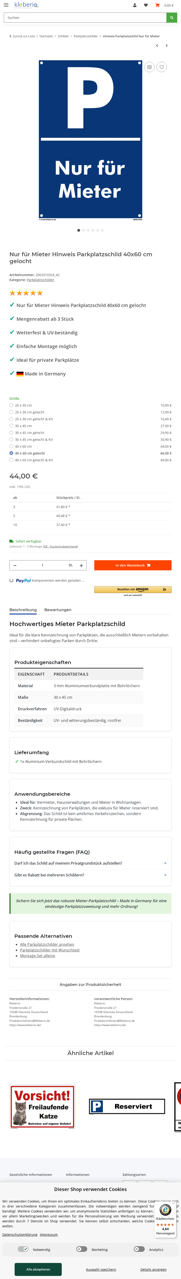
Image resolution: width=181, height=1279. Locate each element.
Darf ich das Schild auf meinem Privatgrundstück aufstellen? (68, 863)
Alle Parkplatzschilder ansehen (47, 944)
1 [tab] (78, 230)
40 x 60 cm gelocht (93, 453)
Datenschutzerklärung (19, 1234)
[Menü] (173, 1204)
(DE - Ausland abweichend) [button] (60, 546)
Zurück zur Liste (24, 36)
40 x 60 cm (93, 446)
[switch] (23, 1249)
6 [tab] (102, 230)
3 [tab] (88, 230)
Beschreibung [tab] (23, 610)
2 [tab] (83, 230)
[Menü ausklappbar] (6, 3)
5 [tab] (97, 230)
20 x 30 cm (93, 405)
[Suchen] (171, 18)
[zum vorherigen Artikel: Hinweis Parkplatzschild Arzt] (157, 45)
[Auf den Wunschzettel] (161, 67)
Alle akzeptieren (38, 1269)
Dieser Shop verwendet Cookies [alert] (90, 1189)
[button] (134, 5)
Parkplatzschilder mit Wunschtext (50, 950)
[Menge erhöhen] (81, 565)
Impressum (49, 1234)
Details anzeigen (153, 1269)
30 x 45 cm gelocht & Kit (93, 439)
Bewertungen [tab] (57, 610)
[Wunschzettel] (146, 5)
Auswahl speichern (101, 1269)
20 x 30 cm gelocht (93, 412)
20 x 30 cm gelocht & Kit (93, 419)
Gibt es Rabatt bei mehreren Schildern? (49, 875)
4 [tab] (92, 230)
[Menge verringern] (15, 565)
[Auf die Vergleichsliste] (149, 67)
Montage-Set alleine (37, 955)
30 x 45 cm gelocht (93, 432)
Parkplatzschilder (40, 280)
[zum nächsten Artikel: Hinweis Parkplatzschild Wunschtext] (167, 45)
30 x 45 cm (93, 426)
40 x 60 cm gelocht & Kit (93, 460)
